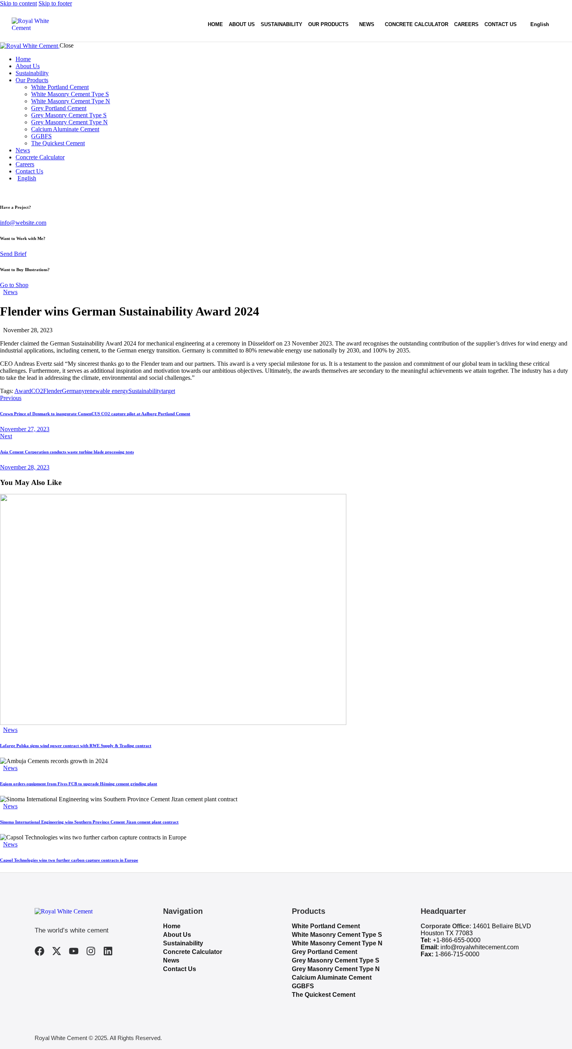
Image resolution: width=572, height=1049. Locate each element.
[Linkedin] (108, 951)
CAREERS (466, 24)
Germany (73, 391)
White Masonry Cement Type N (337, 943)
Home (172, 926)
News (10, 292)
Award (22, 391)
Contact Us (179, 969)
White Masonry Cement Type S (337, 934)
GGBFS (303, 986)
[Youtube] (74, 951)
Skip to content (18, 3)
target (168, 391)
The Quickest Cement (323, 994)
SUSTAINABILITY (281, 24)
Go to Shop (14, 285)
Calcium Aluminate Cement (332, 977)
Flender (52, 391)
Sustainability (144, 391)
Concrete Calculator (192, 952)
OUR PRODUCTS (328, 24)
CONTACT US (500, 24)
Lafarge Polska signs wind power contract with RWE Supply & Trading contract (75, 745)
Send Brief (13, 253)
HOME (215, 24)
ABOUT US (242, 24)
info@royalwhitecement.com (479, 947)
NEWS (366, 24)
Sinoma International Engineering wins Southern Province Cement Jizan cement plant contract (89, 822)
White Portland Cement (326, 926)
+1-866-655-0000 (457, 940)
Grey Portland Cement (324, 952)
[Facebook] (39, 951)
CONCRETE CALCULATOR (416, 24)
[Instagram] (91, 951)
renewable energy (106, 391)
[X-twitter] (56, 951)
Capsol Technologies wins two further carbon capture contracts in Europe (69, 860)
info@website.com (23, 222)
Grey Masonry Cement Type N (336, 969)
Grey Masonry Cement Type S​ (335, 960)
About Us (177, 934)
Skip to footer (55, 3)
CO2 (37, 391)
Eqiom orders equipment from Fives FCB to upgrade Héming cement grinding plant (78, 783)
